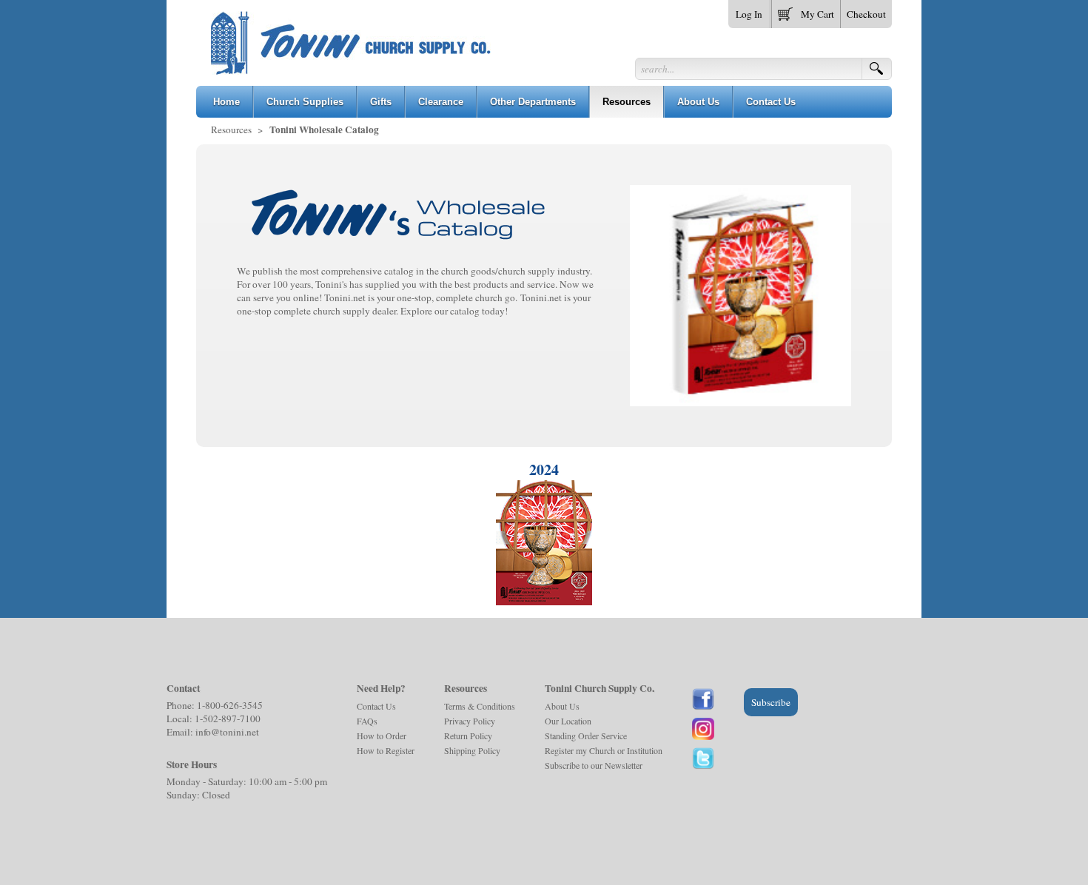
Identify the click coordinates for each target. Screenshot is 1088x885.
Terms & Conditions (479, 706)
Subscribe (770, 702)
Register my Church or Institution (603, 750)
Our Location (568, 721)
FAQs (367, 721)
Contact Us (376, 706)
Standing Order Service (586, 735)
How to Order (381, 735)
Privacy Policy (469, 721)
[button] (806, 11)
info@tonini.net (227, 731)
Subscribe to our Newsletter (593, 765)
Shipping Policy (472, 750)
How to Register (385, 750)
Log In (749, 14)
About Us (562, 706)
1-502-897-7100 (228, 718)
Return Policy (468, 735)
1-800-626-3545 (230, 705)
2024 (544, 469)
